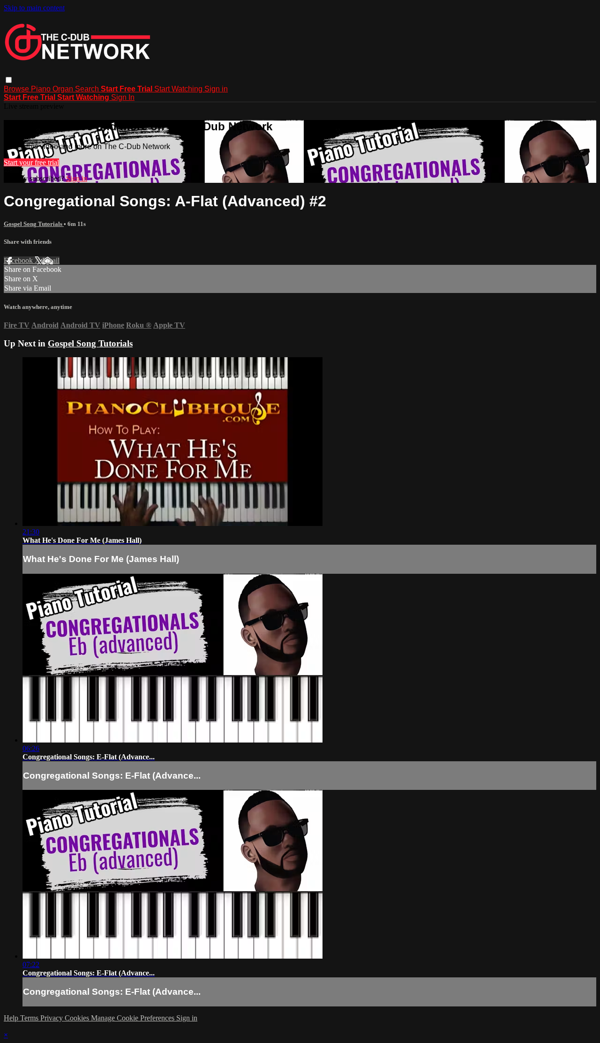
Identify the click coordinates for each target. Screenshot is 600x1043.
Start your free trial (31, 162)
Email (51, 260)
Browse (17, 89)
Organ (63, 89)
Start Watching (179, 89)
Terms (30, 1018)
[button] (9, 80)
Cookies (78, 1018)
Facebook (19, 260)
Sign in (216, 89)
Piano (41, 89)
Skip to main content (34, 8)
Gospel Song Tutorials (34, 223)
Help (12, 1018)
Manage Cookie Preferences (133, 1018)
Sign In (123, 97)
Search (88, 89)
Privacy (52, 1018)
